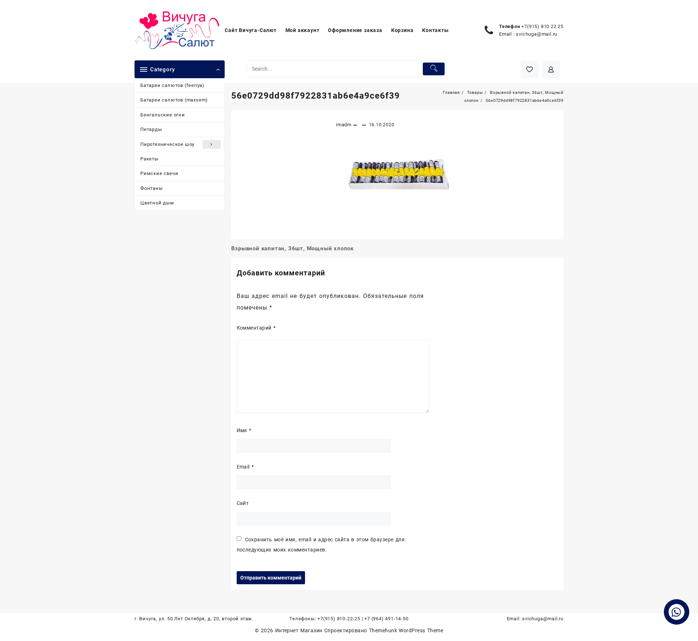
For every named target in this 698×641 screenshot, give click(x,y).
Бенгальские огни (162, 115)
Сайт (243, 503)
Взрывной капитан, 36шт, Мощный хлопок (292, 248)
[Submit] (434, 69)
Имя (244, 430)
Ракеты (149, 159)
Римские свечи (159, 173)
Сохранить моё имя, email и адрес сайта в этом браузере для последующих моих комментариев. (321, 545)
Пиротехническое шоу (167, 144)
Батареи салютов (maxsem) (174, 100)
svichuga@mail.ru (536, 34)
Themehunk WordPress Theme (406, 630)
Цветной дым (157, 203)
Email (245, 467)
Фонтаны (151, 188)
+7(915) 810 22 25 (542, 26)
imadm (344, 124)
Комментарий (256, 328)
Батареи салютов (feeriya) (172, 85)
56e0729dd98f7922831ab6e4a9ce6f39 (315, 96)
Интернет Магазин (299, 630)
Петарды (151, 129)
